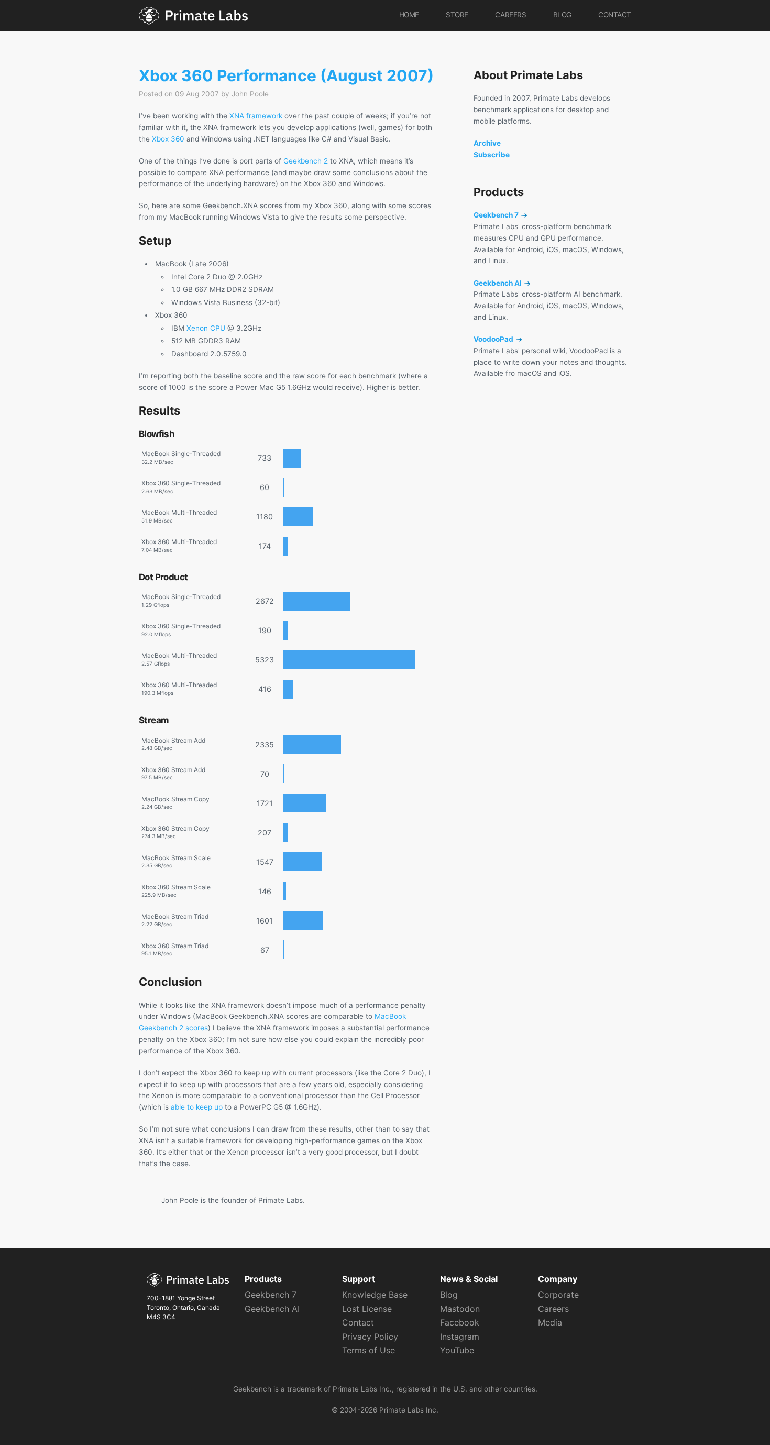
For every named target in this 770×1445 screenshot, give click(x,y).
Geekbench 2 (305, 161)
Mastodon (460, 1308)
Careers (510, 14)
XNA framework (255, 116)
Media (550, 1322)
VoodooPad (494, 339)
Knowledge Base (375, 1294)
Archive (487, 143)
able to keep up (197, 1107)
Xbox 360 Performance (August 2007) (286, 75)
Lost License (367, 1308)
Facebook (459, 1322)
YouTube (457, 1350)
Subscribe (492, 154)
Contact (614, 14)
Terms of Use (368, 1350)
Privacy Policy (370, 1336)
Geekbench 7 (497, 215)
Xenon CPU (205, 328)
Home (409, 14)
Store (457, 14)
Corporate (558, 1294)
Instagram (459, 1336)
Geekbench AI (498, 283)
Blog (562, 14)
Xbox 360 (168, 139)
